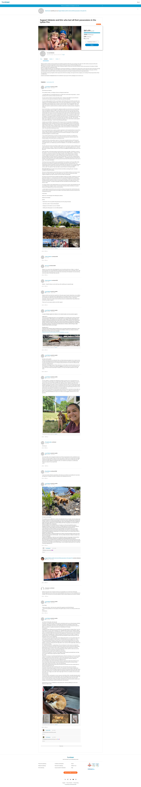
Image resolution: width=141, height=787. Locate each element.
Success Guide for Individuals (60, 767)
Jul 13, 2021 (47, 472)
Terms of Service (69, 782)
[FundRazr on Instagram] (76, 779)
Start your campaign (70, 772)
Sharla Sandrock (48, 280)
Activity (58, 58)
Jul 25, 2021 (53, 311)
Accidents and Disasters (59, 763)
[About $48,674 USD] (93, 30)
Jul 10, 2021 (53, 602)
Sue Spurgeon (48, 548)
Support (63, 782)
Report (63, 54)
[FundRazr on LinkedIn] (70, 779)
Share (92, 45)
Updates (51, 58)
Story (41, 58)
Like (43, 251)
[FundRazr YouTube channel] (73, 779)
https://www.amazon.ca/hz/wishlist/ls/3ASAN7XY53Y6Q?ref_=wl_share (55, 332)
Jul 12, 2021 (47, 589)
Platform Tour (73, 765)
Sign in (138, 2)
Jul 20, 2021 (53, 356)
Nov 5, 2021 (53, 87)
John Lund (47, 265)
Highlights (46, 58)
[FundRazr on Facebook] (68, 779)
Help (72, 767)
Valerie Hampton (48, 256)
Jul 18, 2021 (47, 443)
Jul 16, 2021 (53, 454)
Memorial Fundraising (59, 765)
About (72, 763)
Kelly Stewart (47, 10)
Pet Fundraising (41, 767)
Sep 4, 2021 (47, 257)
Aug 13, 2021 (53, 292)
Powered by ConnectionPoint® (70, 784)
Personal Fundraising (42, 763)
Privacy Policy (76, 782)
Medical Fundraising (42, 765)
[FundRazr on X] (65, 779)
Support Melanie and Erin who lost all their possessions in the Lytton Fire (72, 10)
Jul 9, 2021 (52, 619)
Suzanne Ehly (48, 730)
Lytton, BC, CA (59, 54)
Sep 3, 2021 (47, 266)
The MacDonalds (48, 442)
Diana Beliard (47, 471)
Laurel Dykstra (51, 52)
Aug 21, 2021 (47, 281)
